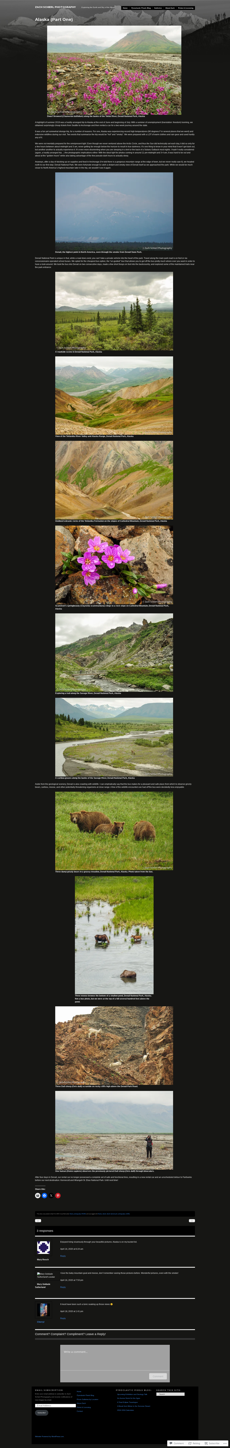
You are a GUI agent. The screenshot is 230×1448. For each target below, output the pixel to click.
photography (77, 1214)
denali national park (112, 1214)
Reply (63, 1256)
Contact (80, 1411)
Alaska (71, 1214)
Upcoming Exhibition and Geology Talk (132, 1394)
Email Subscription (49, 1390)
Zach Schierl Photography (55, 7)
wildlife (128, 1214)
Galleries (158, 8)
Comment (158, 1376)
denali (104, 1214)
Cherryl (40, 1322)
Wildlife (83, 1214)
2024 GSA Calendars (125, 1410)
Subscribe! (42, 1413)
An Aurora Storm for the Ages (128, 1398)
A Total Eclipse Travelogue (127, 1402)
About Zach (170, 8)
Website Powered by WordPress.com (49, 1436)
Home (125, 8)
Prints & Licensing (185, 8)
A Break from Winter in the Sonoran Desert (133, 1406)
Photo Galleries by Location (87, 1399)
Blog (141, 8)
